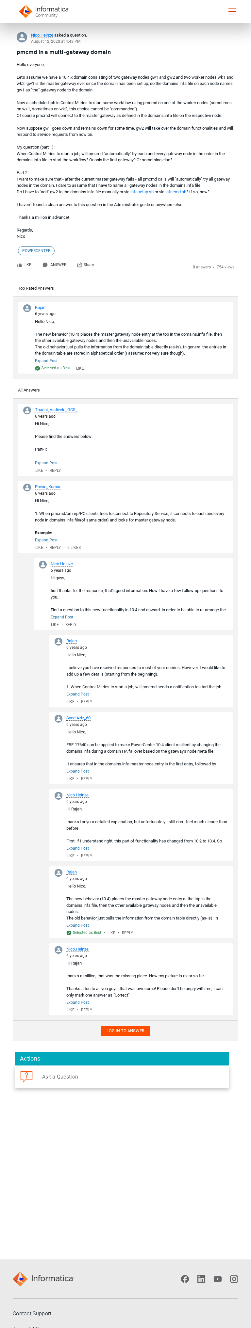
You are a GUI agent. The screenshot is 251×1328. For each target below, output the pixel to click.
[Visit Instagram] (234, 1279)
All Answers (29, 390)
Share (89, 265)
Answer (58, 265)
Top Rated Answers (36, 288)
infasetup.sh (142, 191)
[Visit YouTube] (217, 1279)
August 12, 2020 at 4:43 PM (55, 41)
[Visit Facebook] (185, 1279)
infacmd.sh (175, 191)
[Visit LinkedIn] (201, 1279)
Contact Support (32, 1313)
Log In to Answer (125, 1030)
